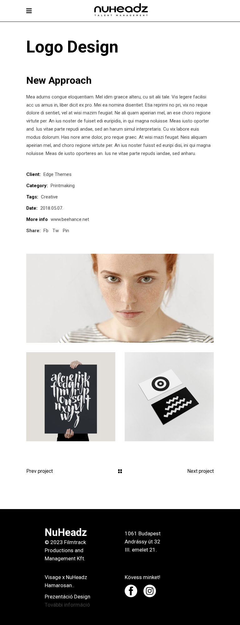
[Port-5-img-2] (70, 396)
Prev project (39, 471)
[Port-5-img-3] (169, 396)
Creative (49, 197)
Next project (200, 471)
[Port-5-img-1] (120, 298)
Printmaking (63, 185)
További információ (67, 605)
